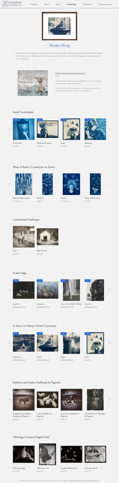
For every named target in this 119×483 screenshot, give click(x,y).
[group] (59, 133)
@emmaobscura (76, 481)
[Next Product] (109, 129)
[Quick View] (33, 83)
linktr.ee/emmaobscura (91, 481)
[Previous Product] (9, 129)
